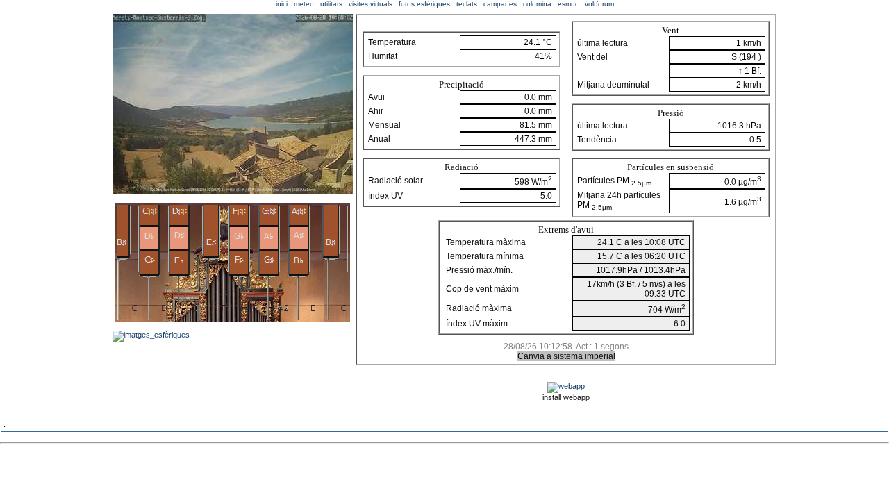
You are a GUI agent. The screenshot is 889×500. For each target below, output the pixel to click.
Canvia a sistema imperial (566, 356)
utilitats (331, 4)
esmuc (568, 4)
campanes (500, 4)
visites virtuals (370, 4)
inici (282, 4)
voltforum (599, 4)
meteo (304, 4)
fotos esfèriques (424, 4)
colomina (537, 4)
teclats (466, 4)
